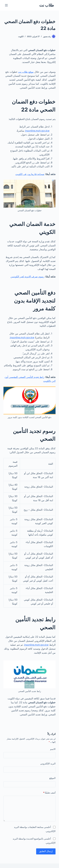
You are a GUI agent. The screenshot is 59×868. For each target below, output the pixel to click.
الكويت (20, 36)
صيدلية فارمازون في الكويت (29, 174)
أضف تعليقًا (49, 792)
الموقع (52, 778)
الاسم (52, 749)
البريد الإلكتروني (47, 763)
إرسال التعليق (45, 851)
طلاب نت (46, 5)
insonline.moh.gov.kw (37, 130)
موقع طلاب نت (26, 71)
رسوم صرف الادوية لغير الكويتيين (27, 276)
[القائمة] (6, 5)
